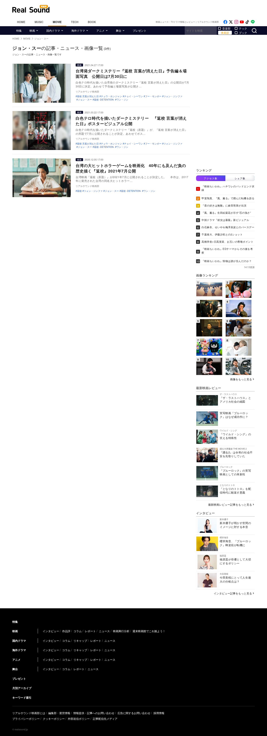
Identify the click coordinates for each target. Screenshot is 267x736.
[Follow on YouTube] (242, 22)
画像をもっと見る (241, 379)
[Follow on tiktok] (247, 22)
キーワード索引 (21, 697)
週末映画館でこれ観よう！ (149, 631)
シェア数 (240, 178)
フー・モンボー (153, 96)
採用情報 (158, 713)
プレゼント (139, 30)
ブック (243, 33)
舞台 (118, 30)
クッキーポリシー (54, 719)
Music (39, 22)
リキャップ (80, 641)
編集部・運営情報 (59, 713)
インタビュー (51, 631)
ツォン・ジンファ (173, 96)
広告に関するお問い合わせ (133, 713)
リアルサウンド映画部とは (28, 713)
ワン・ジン (122, 99)
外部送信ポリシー (79, 719)
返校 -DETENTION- (104, 99)
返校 (79, 190)
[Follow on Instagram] (236, 22)
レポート (90, 631)
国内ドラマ (53, 30)
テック (243, 28)
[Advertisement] (160, 9)
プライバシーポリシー (26, 719)
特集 (19, 30)
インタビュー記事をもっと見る (233, 593)
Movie (57, 22)
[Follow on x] (231, 22)
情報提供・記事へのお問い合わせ (93, 713)
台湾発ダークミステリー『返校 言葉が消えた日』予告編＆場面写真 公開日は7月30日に (131, 73)
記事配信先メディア (105, 719)
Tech (74, 22)
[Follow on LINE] (253, 22)
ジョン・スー (85, 99)
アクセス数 (211, 178)
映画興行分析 (121, 631)
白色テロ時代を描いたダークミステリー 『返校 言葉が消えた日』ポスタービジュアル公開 (131, 120)
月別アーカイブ (21, 688)
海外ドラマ (78, 30)
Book (92, 22)
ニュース (104, 631)
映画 (32, 30)
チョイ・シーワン (133, 96)
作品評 (66, 631)
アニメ (100, 30)
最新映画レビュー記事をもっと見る (230, 504)
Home (21, 22)
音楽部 (226, 28)
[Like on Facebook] (225, 22)
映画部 (225, 33)
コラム (77, 631)
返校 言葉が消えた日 (88, 96)
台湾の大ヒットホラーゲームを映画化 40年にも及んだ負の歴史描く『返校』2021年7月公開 (131, 168)
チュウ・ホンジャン (111, 96)
